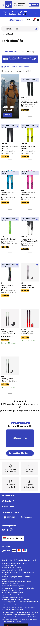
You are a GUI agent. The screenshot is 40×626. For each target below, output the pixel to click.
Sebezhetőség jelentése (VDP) (11, 599)
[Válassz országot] (13, 538)
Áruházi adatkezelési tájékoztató (12, 570)
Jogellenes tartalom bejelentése (11, 595)
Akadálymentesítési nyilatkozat (28, 601)
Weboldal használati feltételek (11, 590)
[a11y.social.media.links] (3, 529)
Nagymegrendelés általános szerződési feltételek (17, 581)
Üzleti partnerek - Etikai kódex (25, 588)
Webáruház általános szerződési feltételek (15, 563)
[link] (7, 115)
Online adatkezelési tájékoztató (11, 568)
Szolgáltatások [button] (8, 495)
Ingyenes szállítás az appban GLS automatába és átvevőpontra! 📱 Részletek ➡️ (15, 14)
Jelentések (26, 599)
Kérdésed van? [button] (8, 501)
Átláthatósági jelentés (8, 601)
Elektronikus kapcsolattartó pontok (12, 597)
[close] (3, 5)
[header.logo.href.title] (16, 20)
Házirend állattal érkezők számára (12, 592)
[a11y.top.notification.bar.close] (36, 13)
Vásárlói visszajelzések (9, 565)
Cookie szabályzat (7, 588)
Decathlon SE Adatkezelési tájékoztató (13, 586)
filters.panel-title (10, 52)
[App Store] (11, 517)
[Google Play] (28, 517)
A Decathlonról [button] (8, 507)
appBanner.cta (34, 5)
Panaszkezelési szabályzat (10, 583)
